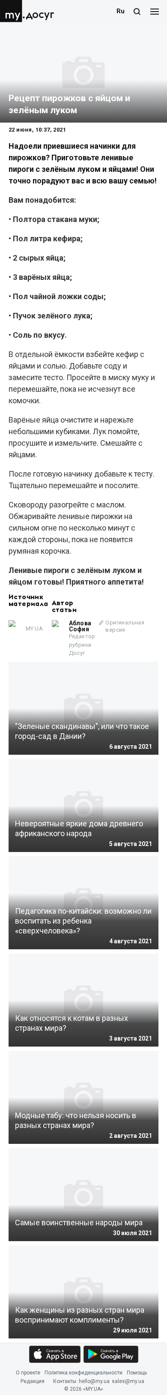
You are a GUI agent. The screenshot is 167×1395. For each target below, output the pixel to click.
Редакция (33, 1381)
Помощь (137, 1373)
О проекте (28, 1373)
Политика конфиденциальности (83, 1373)
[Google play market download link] (111, 1354)
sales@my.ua (128, 1381)
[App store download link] (55, 1354)
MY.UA (12, 11)
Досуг (40, 14)
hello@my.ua (94, 1381)
